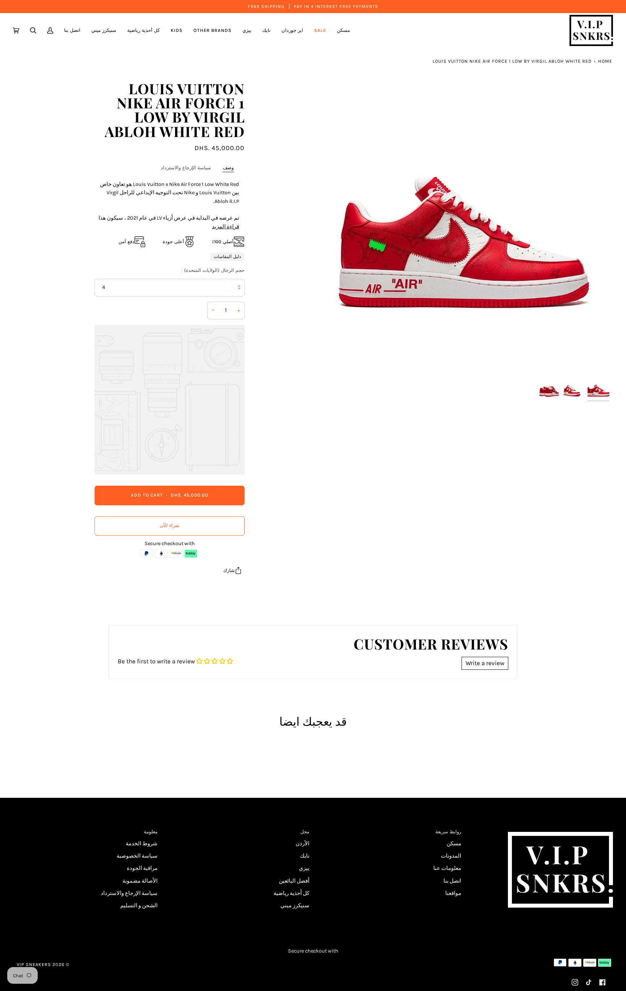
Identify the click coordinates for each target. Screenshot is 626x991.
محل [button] (304, 831)
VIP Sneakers (34, 964)
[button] (292, 30)
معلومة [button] (151, 831)
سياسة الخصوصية (137, 856)
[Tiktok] (588, 982)
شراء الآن (169, 525)
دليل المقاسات (227, 256)
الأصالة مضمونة (140, 881)
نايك (304, 856)
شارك (229, 570)
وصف (228, 167)
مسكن (454, 844)
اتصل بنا (452, 881)
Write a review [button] (485, 663)
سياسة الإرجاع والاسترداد (186, 167)
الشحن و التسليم (139, 906)
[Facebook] (602, 982)
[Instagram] (575, 982)
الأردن (302, 844)
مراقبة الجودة (142, 868)
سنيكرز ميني (294, 906)
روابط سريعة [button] (448, 831)
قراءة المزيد (225, 226)
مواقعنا (453, 893)
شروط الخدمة (142, 844)
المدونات (451, 856)
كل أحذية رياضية (291, 893)
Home (605, 61)
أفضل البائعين (294, 881)
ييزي (304, 868)
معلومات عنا (447, 868)
